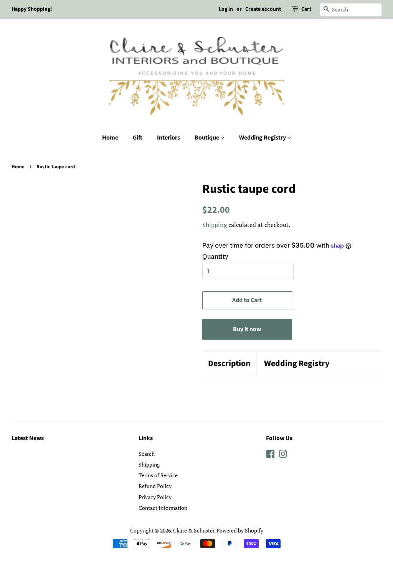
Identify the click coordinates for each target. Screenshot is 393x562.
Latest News (28, 438)
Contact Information (163, 507)
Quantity (215, 256)
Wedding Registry (263, 137)
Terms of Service (158, 475)
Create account (263, 9)
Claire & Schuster (193, 530)
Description (229, 364)
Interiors (168, 137)
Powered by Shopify (239, 530)
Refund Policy (155, 486)
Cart (306, 9)
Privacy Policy (155, 497)
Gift (137, 137)
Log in (226, 9)
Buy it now (247, 329)
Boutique (207, 137)
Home (110, 137)
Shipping (214, 224)
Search (147, 453)
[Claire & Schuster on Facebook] (270, 455)
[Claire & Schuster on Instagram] (283, 455)
